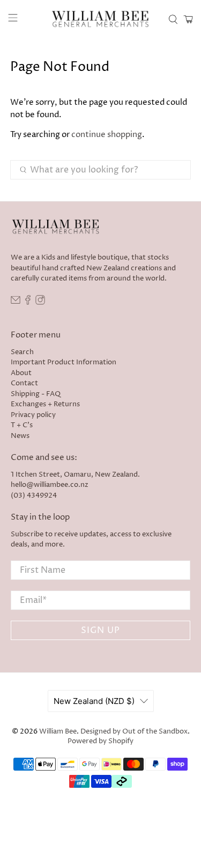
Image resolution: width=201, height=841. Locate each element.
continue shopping (106, 134)
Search (22, 352)
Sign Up (100, 630)
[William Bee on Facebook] (28, 302)
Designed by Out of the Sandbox (134, 731)
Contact (24, 383)
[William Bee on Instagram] (40, 302)
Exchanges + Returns (45, 404)
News (20, 436)
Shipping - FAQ (36, 394)
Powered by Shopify (100, 741)
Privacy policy (33, 415)
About (21, 373)
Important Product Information (63, 362)
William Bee (58, 731)
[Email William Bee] (15, 302)
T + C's (22, 425)
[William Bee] (100, 19)
